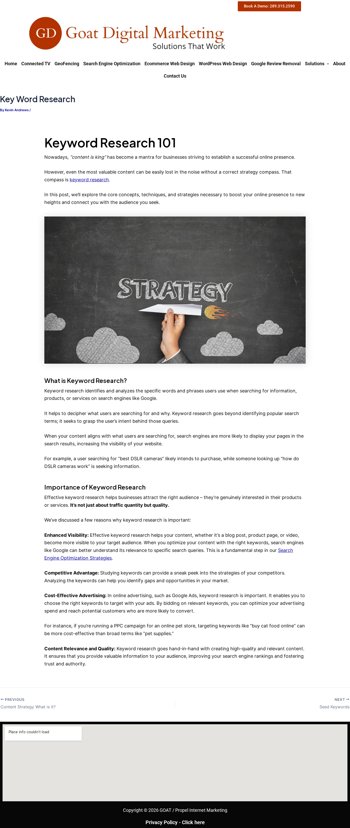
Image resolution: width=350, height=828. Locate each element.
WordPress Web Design (223, 63)
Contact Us (175, 76)
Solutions (314, 63)
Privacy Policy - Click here (175, 822)
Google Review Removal (276, 63)
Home (11, 63)
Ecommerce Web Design (170, 63)
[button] (317, 64)
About (339, 63)
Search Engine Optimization (111, 63)
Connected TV (35, 63)
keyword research (89, 179)
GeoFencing (67, 63)
